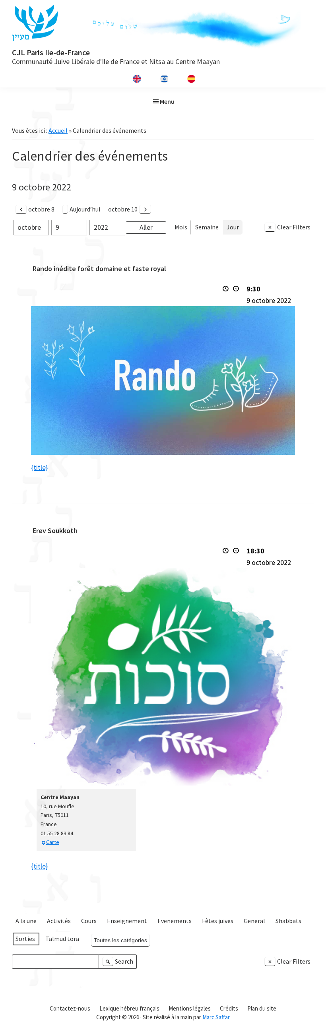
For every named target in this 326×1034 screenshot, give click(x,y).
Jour (233, 227)
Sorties (25, 939)
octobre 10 (123, 209)
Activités (59, 921)
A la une (26, 921)
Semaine (207, 227)
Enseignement (127, 921)
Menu (167, 101)
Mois (181, 227)
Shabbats (288, 921)
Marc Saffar (216, 1017)
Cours (89, 921)
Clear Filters (293, 227)
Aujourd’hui (85, 209)
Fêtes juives (217, 921)
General (254, 921)
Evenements (174, 921)
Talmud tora (62, 939)
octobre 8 (41, 209)
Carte (52, 842)
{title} (39, 467)
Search (119, 963)
